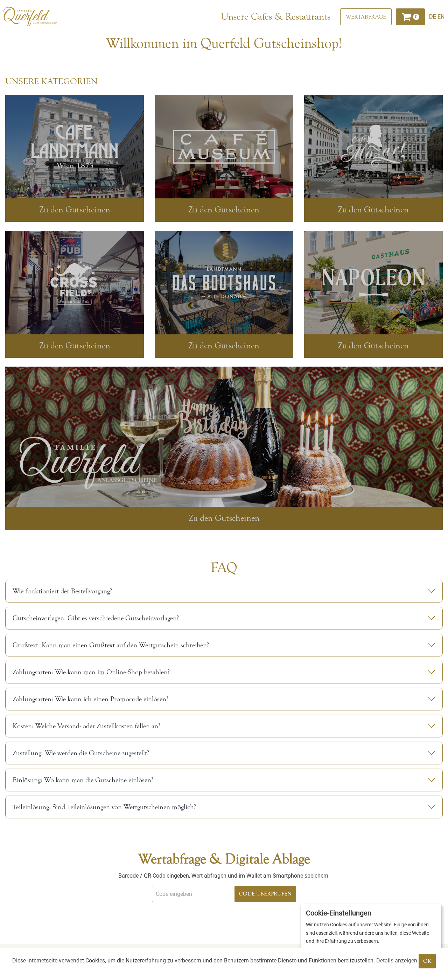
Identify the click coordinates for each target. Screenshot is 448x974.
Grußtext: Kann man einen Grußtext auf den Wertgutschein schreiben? (111, 645)
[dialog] (371, 935)
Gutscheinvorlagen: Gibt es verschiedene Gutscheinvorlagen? (96, 618)
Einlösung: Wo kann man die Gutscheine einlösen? (83, 780)
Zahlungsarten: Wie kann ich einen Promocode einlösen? (90, 699)
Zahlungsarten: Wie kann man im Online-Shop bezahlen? (91, 672)
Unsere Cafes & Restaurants (275, 16)
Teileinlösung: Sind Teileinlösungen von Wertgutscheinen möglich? (104, 807)
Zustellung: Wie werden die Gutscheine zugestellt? (81, 753)
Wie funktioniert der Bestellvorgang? (62, 591)
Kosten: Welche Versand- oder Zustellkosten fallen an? (86, 726)
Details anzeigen (396, 960)
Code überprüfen (265, 894)
